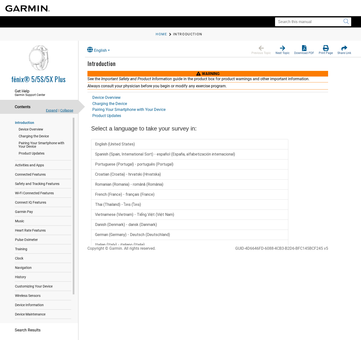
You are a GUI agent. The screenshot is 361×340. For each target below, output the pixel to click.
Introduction (24, 123)
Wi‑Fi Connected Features (34, 193)
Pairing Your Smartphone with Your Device (41, 144)
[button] (261, 50)
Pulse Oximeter (26, 240)
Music (19, 221)
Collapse (66, 110)
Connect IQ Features (30, 202)
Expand (51, 110)
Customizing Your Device (34, 286)
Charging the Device (34, 136)
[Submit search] (346, 21)
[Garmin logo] (27, 8)
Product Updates (31, 153)
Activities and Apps (29, 165)
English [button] (100, 50)
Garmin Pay (24, 212)
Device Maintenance (30, 314)
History (20, 277)
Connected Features (30, 174)
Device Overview (31, 129)
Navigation (23, 268)
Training (21, 249)
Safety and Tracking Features (37, 184)
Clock (19, 258)
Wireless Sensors (28, 296)
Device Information (29, 305)
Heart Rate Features (30, 230)
